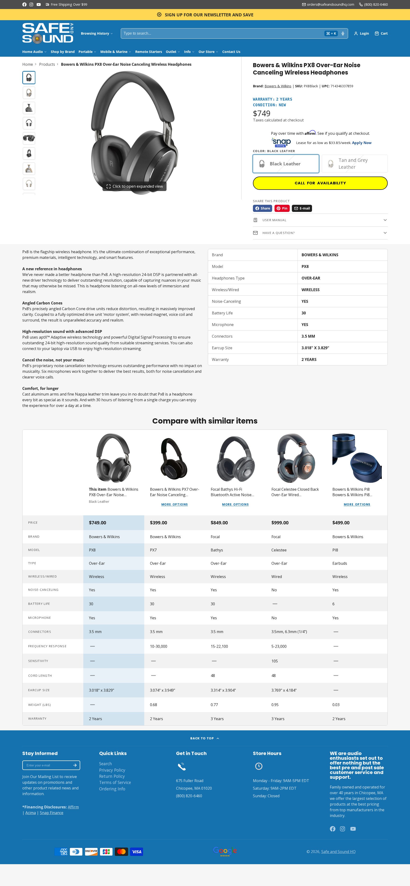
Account (361, 33)
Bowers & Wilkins (278, 86)
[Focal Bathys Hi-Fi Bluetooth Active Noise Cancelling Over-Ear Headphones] (235, 473)
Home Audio (32, 51)
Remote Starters (148, 51)
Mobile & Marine (113, 51)
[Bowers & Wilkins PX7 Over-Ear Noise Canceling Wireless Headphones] (174, 473)
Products (47, 64)
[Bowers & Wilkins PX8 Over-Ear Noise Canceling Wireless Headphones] (113, 473)
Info (187, 51)
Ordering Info (112, 789)
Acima (30, 812)
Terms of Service (115, 782)
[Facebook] (24, 4)
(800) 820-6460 (376, 4)
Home (27, 64)
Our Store (206, 51)
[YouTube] (39, 4)
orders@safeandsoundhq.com (330, 4)
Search (105, 763)
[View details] (182, 766)
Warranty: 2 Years (272, 99)
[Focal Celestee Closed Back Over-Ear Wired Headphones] (296, 473)
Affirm (73, 807)
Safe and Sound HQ (338, 851)
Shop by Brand (63, 51)
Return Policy (112, 776)
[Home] (47, 33)
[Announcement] (205, 14)
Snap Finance (51, 812)
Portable (86, 51)
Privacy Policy (112, 770)
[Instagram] (31, 4)
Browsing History (95, 33)
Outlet (171, 51)
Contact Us (231, 51)
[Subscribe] (75, 765)
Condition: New (269, 105)
